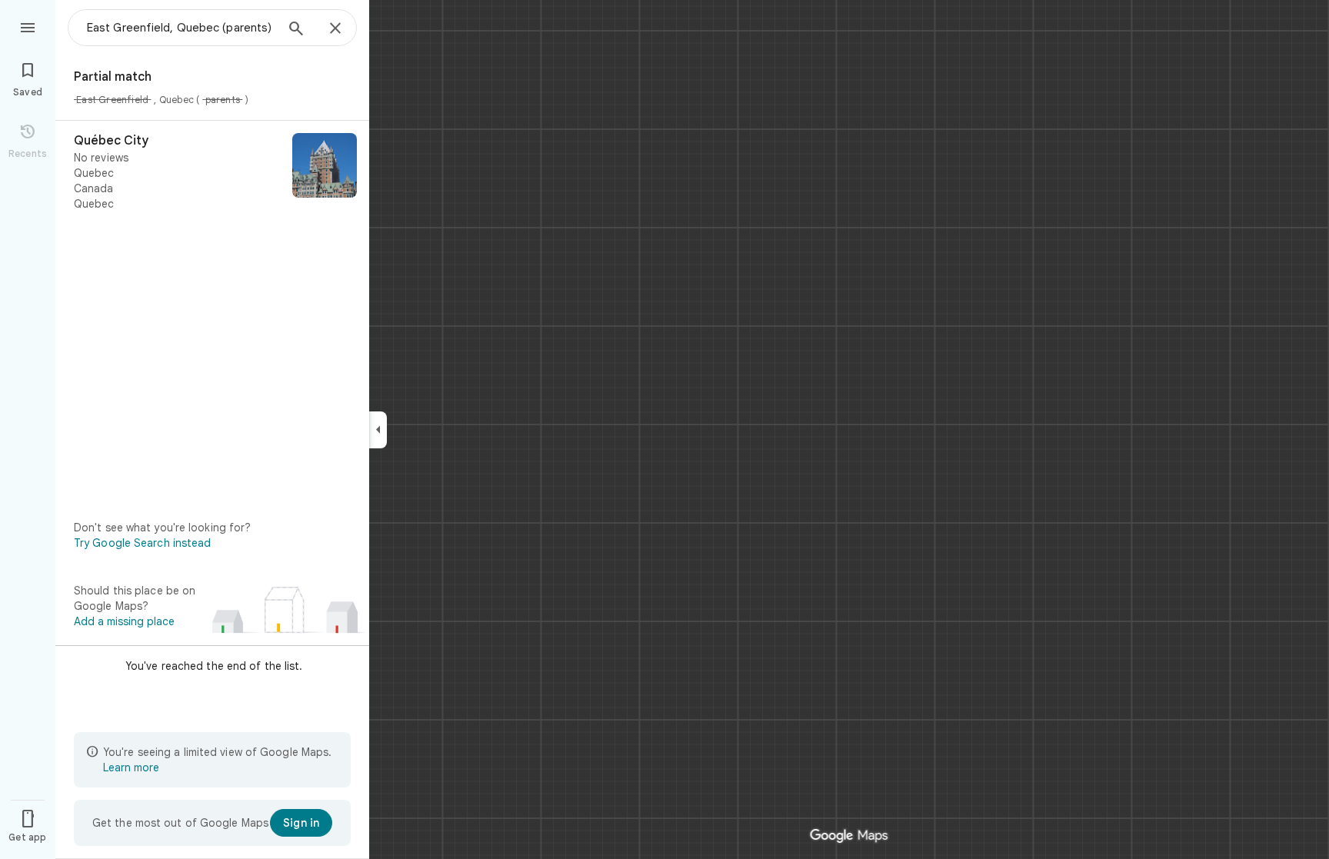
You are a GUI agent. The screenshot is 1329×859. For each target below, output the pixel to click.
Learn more (131, 767)
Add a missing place (124, 621)
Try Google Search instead (143, 543)
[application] (664, 429)
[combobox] (181, 27)
